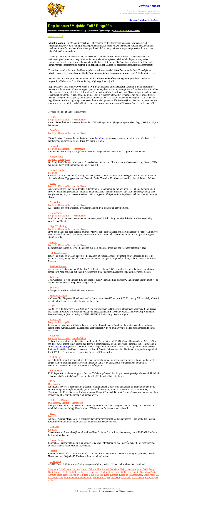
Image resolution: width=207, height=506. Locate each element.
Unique (76, 469)
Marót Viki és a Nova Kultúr (77, 477)
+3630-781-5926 (120, 30)
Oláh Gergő (55, 357)
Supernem (53, 469)
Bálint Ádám (94, 469)
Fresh (117, 472)
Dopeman (94, 472)
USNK (53, 306)
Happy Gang (56, 319)
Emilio (103, 472)
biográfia (52, 159)
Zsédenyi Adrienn (58, 295)
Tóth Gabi (55, 277)
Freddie (53, 450)
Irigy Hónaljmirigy (59, 226)
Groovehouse (56, 213)
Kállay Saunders (128, 469)
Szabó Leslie (65, 469)
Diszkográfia (64, 119)
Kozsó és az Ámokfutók (130, 474)
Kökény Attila (56, 156)
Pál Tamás (126, 477)
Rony (147, 477)
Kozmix (53, 242)
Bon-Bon (54, 130)
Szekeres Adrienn (58, 266)
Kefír (106, 474)
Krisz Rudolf (60, 346)
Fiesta (111, 472)
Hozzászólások (79, 119)
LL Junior (52, 477)
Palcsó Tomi (138, 477)
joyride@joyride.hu (110, 491)
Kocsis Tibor (56, 370)
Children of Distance (60, 400)
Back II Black (60, 472)
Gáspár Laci (55, 202)
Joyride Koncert (149, 5)
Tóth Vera (54, 287)
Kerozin (114, 474)
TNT (52, 413)
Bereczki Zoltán (57, 170)
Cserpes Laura (56, 440)
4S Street (54, 381)
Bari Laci (54, 426)
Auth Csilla (142, 469)
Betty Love (83, 472)
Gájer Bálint (55, 461)
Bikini (53, 117)
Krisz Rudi (55, 335)
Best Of (72, 472)
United (84, 469)
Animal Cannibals (110, 469)
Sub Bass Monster (58, 253)
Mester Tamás (99, 477)
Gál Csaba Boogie (130, 472)
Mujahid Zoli (113, 477)
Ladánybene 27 (151, 474)
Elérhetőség (77, 402)
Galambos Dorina (148, 472)
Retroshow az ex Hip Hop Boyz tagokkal (83, 474)
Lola (60, 477)
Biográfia (52, 119)
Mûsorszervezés (126, 491)
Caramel (54, 146)
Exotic (53, 183)
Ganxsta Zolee (55, 474)
